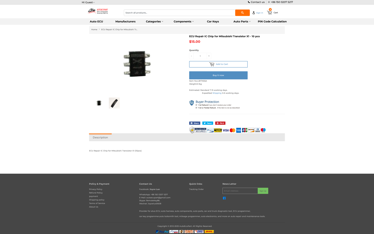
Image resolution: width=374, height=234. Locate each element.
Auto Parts (241, 21)
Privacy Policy (95, 189)
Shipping (217, 93)
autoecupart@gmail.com (158, 197)
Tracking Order (196, 189)
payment (93, 196)
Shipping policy (96, 200)
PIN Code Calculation (272, 21)
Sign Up (263, 191)
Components (183, 21)
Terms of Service (97, 203)
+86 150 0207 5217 (282, 2)
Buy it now (218, 75)
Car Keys (213, 21)
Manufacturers (125, 21)
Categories (154, 21)
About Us (93, 207)
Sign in (259, 13)
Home (94, 29)
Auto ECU (96, 21)
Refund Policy (96, 193)
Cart (274, 12)
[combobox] (187, 13)
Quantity (194, 50)
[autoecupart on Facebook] (224, 198)
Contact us (257, 2)
